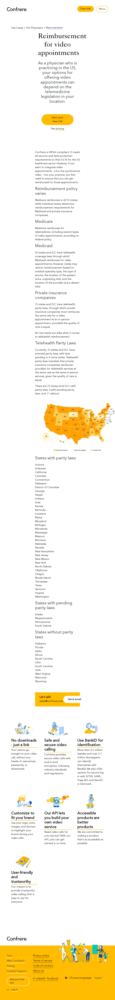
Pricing (11, 966)
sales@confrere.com (51, 701)
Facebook (52, 978)
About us (38, 971)
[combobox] (94, 978)
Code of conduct (43, 966)
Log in (14, 990)
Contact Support (17, 971)
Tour (9, 955)
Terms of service (42, 960)
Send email (74, 699)
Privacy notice (41, 955)
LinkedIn (41, 978)
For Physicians (35, 28)
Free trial (85, 9)
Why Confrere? (16, 961)
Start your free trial (57, 119)
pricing (60, 128)
